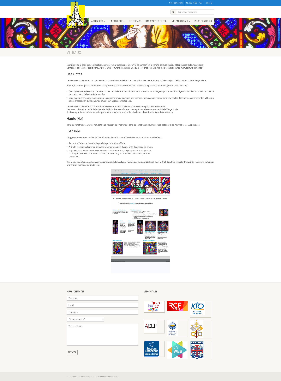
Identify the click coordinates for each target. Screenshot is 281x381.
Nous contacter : (176, 3)
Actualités (97, 21)
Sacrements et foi (155, 21)
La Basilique (116, 21)
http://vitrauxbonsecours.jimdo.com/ (83, 165)
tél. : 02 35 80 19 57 (194, 3)
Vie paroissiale (180, 21)
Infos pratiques (203, 21)
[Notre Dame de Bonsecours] (78, 15)
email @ (209, 3)
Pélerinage (135, 21)
